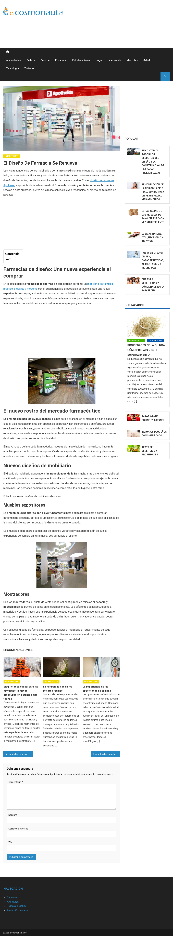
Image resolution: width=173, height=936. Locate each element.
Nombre (12, 815)
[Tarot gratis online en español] (133, 417)
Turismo (29, 68)
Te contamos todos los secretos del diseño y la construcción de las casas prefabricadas (153, 161)
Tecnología (12, 68)
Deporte (45, 60)
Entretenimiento (81, 60)
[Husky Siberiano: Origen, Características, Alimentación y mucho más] (133, 254)
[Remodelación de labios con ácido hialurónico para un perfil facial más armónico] (133, 185)
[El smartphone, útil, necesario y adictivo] (133, 235)
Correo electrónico (18, 828)
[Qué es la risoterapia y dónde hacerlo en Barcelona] (133, 280)
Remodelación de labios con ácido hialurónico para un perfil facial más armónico (153, 192)
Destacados (134, 305)
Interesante (114, 60)
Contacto (12, 897)
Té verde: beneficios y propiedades (150, 451)
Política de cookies (17, 906)
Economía (61, 60)
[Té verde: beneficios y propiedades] (133, 448)
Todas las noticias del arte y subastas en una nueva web (20, 754)
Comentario (15, 782)
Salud (146, 60)
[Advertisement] (108, 28)
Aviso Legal (13, 901)
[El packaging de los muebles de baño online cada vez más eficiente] (133, 212)
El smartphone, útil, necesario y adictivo (152, 237)
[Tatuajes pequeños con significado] (133, 433)
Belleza (31, 60)
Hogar (99, 60)
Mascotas (132, 60)
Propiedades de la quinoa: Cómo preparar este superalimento (146, 350)
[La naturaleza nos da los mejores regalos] (61, 667)
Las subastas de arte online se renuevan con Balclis (106, 754)
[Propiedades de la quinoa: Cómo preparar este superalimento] (147, 326)
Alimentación (13, 60)
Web (10, 842)
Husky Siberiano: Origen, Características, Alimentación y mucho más (153, 260)
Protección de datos (17, 910)
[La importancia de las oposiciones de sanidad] (101, 667)
